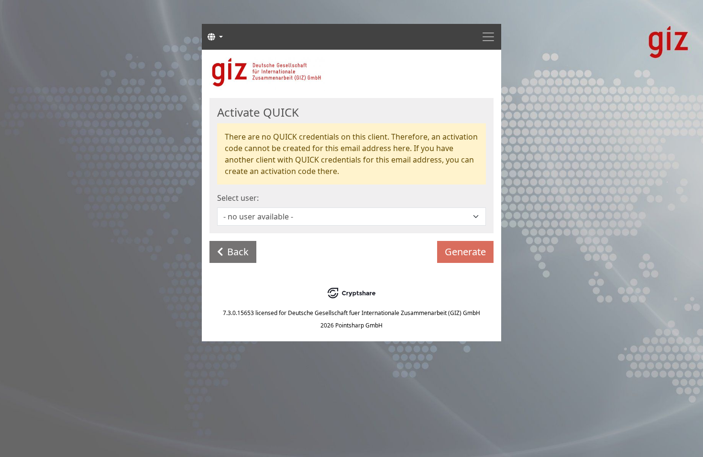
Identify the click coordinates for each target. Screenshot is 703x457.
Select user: (238, 198)
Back (238, 251)
